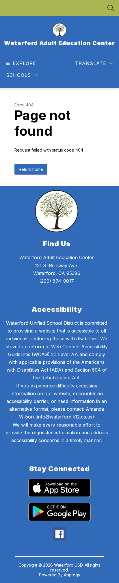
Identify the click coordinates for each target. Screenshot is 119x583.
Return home (31, 169)
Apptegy (72, 574)
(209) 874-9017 (56, 281)
